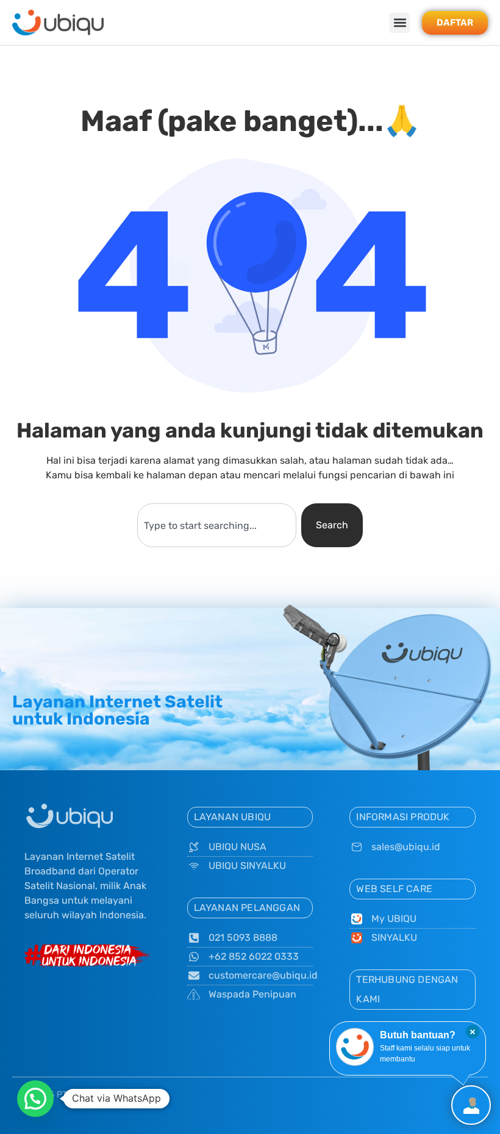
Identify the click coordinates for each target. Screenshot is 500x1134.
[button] (400, 23)
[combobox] (216, 525)
